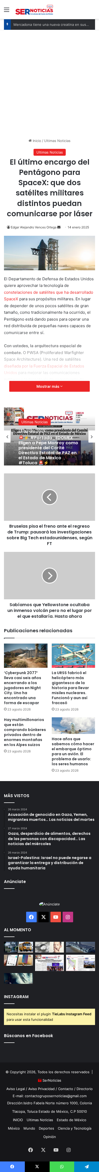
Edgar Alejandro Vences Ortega (33, 227)
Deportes (46, 1128)
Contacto (65, 1089)
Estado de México (71, 1120)
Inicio (36, 141)
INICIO (18, 1120)
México (14, 1128)
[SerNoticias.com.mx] (34, 9)
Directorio (85, 1089)
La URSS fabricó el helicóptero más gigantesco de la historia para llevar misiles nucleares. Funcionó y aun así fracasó (70, 687)
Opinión (49, 1137)
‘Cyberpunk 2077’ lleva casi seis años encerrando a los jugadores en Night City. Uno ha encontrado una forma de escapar (22, 687)
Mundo (29, 1128)
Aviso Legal (15, 1089)
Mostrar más (48, 386)
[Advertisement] (49, 82)
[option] (49, 436)
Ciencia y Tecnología (74, 1128)
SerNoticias (52, 1080)
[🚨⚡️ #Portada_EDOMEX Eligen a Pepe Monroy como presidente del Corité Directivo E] (49, 963)
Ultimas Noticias (57, 141)
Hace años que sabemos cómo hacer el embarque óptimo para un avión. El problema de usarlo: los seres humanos (73, 751)
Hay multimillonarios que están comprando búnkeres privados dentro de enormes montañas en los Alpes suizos (25, 732)
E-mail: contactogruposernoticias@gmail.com (50, 1096)
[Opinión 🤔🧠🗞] (80, 963)
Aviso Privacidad (41, 1089)
